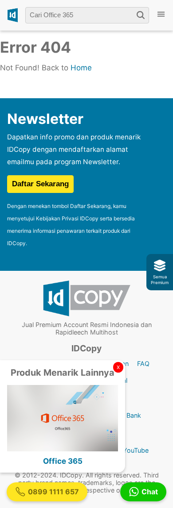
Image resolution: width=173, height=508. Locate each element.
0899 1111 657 (53, 491)
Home (81, 67)
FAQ (143, 363)
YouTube (136, 450)
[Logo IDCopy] (12, 15)
